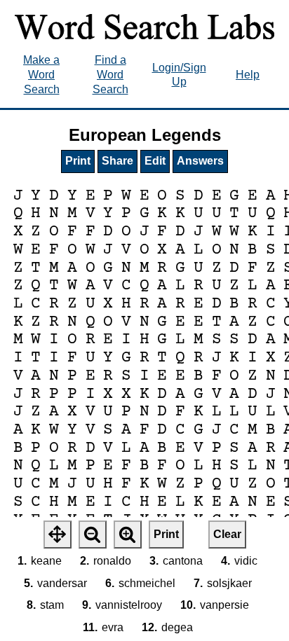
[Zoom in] (128, 535)
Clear (227, 534)
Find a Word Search (110, 74)
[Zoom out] (93, 535)
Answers (200, 161)
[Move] (57, 535)
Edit (155, 161)
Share (117, 161)
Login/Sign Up (179, 75)
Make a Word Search (41, 74)
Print (77, 161)
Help (248, 75)
